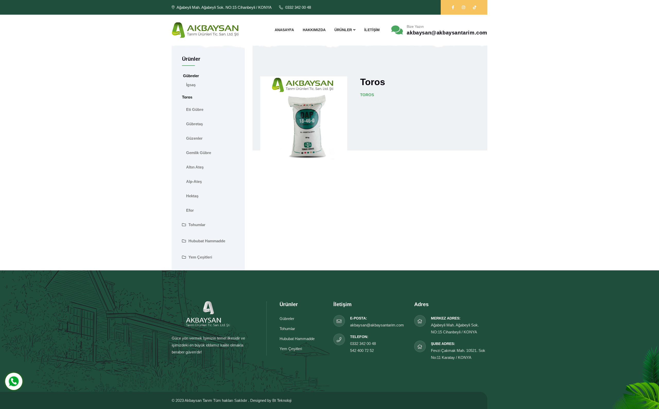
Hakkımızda (314, 30)
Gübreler (287, 318)
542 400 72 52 (362, 350)
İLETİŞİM (372, 30)
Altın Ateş (195, 167)
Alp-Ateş (194, 181)
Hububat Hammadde (206, 241)
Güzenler (194, 138)
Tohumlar (196, 225)
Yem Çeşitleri (200, 257)
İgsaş (191, 85)
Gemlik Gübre (198, 152)
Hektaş (192, 196)
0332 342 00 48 (363, 343)
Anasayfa (284, 30)
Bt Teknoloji (281, 400)
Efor (190, 210)
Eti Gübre (194, 109)
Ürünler (343, 30)
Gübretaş (194, 124)
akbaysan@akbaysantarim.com (447, 32)
